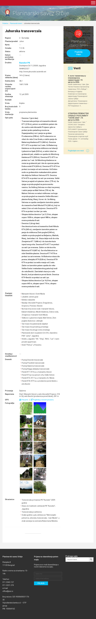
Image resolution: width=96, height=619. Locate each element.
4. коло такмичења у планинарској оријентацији (77, 79)
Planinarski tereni (16, 23)
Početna (5, 23)
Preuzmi (24, 400)
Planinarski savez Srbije (40, 13)
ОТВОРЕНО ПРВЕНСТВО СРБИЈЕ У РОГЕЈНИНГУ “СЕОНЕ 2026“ (78, 116)
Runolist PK (24, 63)
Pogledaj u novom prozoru (43, 400)
